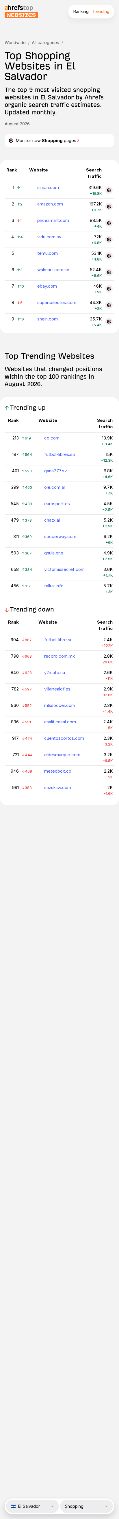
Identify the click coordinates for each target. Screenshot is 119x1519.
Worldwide (15, 42)
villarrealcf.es (57, 689)
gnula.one (53, 553)
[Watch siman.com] (109, 190)
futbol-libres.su (59, 454)
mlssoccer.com (59, 705)
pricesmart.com (53, 220)
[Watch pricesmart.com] (109, 223)
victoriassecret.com (64, 569)
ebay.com (47, 286)
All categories (45, 42)
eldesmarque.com (62, 754)
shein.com (47, 319)
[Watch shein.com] (109, 321)
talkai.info (54, 585)
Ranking (81, 11)
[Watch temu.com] (109, 256)
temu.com (47, 253)
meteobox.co (57, 771)
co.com (52, 438)
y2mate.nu (54, 672)
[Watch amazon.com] (109, 206)
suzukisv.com (57, 787)
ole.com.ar (54, 487)
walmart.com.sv (53, 269)
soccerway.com (60, 536)
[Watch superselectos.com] (109, 305)
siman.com (48, 187)
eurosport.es (57, 503)
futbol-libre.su (58, 639)
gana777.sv (55, 470)
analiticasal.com (60, 721)
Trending (100, 11)
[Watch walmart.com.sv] (109, 272)
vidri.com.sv (49, 236)
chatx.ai (52, 520)
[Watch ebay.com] (109, 289)
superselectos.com (56, 302)
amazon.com (50, 204)
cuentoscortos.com (64, 738)
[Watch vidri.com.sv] (109, 239)
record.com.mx (59, 656)
